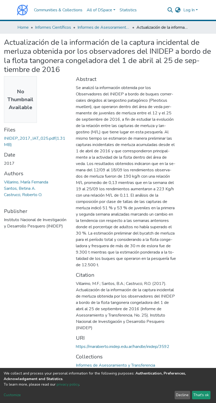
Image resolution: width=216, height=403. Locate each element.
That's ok (201, 394)
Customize (12, 394)
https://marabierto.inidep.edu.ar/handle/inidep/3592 (122, 346)
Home (23, 27)
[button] (178, 10)
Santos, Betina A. (20, 188)
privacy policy (68, 384)
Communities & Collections (58, 10)
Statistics (128, 10)
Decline (182, 394)
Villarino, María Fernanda (26, 182)
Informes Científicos (53, 27)
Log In (189, 10)
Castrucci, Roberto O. (23, 195)
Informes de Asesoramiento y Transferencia (103, 27)
